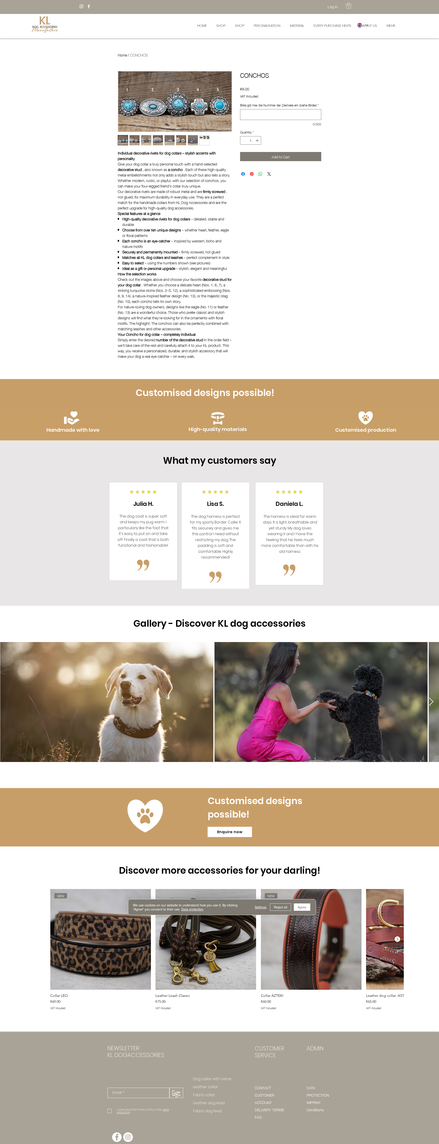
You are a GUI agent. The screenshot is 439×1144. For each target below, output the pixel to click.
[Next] (319, 533)
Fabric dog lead (207, 1111)
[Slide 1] (219, 578)
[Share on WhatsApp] (260, 174)
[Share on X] (269, 174)
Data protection (192, 909)
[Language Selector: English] (362, 25)
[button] (348, 6)
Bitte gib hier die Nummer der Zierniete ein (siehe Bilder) (279, 105)
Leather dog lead (209, 1103)
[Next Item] (431, 701)
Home (122, 54)
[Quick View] (205, 939)
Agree (302, 907)
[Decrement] (243, 140)
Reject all (280, 907)
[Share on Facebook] (243, 174)
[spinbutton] (250, 140)
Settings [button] (260, 907)
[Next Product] (397, 939)
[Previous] (118, 533)
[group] (227, 952)
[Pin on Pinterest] (251, 174)
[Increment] (257, 140)
